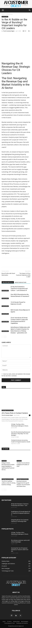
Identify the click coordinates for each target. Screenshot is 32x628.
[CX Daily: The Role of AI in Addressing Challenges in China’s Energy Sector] (6, 426)
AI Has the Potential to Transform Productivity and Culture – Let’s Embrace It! (19, 288)
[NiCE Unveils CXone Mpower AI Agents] (6, 312)
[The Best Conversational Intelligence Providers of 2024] (23, 456)
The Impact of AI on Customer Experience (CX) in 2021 (23, 275)
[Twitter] (10, 34)
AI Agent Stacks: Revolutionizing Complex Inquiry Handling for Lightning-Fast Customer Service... (8, 466)
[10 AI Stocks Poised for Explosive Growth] (6, 304)
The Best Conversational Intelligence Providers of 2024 (23, 464)
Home (3, 14)
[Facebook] (7, 34)
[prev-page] (3, 337)
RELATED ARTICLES (8, 282)
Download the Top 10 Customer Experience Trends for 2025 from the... (19, 549)
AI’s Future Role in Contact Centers (15, 413)
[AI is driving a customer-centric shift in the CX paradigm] (6, 542)
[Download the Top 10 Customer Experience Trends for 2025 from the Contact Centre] (6, 550)
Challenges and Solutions (7, 410)
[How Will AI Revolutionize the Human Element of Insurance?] (6, 296)
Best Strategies (24, 621)
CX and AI (4, 460)
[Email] (14, 34)
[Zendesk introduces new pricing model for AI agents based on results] (6, 442)
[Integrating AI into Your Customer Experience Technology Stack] (6, 522)
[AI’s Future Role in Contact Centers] (16, 401)
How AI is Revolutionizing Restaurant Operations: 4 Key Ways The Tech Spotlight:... (20, 433)
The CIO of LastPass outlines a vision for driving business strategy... (8, 483)
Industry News (9, 14)
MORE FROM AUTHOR (20, 282)
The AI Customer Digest (8, 31)
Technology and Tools (9, 623)
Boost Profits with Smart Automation (8, 274)
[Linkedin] (3, 34)
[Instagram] (11, 615)
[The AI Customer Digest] (16, 4)
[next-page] (5, 337)
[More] (18, 34)
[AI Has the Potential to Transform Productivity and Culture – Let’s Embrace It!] (6, 288)
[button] (2, 10)
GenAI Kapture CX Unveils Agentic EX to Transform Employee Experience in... (20, 513)
